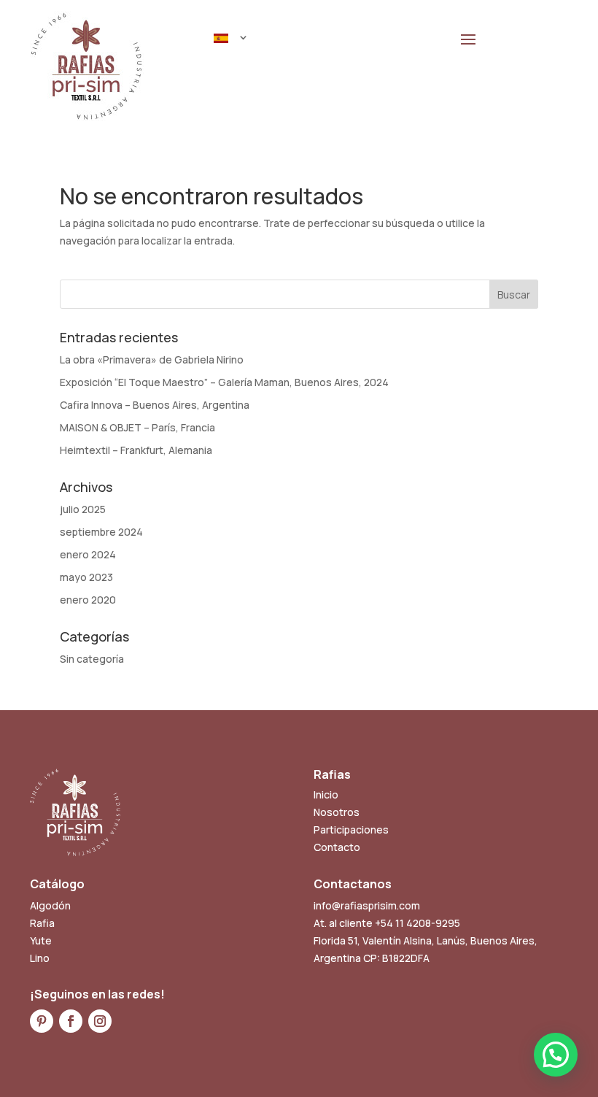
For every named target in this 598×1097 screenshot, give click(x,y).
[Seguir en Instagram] (100, 1021)
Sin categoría (92, 659)
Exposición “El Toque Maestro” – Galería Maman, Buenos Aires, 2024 (224, 382)
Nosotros (337, 812)
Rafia (42, 923)
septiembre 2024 (101, 532)
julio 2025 (83, 509)
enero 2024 (88, 554)
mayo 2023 (86, 577)
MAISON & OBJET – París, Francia (137, 427)
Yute (41, 940)
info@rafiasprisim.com (367, 905)
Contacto (337, 847)
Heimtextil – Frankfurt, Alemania (136, 450)
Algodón (50, 905)
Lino (40, 958)
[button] (556, 1055)
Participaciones (351, 829)
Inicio (326, 794)
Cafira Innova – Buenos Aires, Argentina (154, 405)
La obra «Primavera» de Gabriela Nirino (152, 359)
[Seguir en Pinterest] (41, 1021)
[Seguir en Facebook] (70, 1021)
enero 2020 (88, 600)
